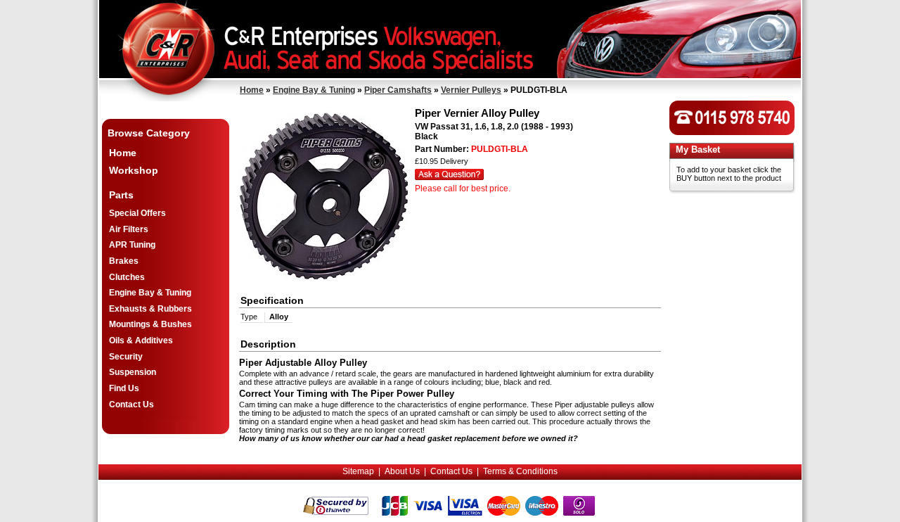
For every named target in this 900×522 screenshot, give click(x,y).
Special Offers (137, 213)
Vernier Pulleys (471, 90)
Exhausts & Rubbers (150, 309)
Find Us (124, 388)
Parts (121, 195)
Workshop (133, 170)
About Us (402, 471)
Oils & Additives (141, 340)
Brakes (124, 261)
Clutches (127, 277)
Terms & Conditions (520, 471)
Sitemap (358, 471)
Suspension (132, 372)
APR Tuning (132, 245)
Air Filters (128, 229)
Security (126, 357)
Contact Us (131, 404)
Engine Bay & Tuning (314, 90)
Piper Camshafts (398, 90)
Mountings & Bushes (150, 324)
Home (252, 90)
